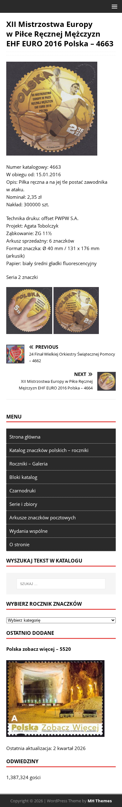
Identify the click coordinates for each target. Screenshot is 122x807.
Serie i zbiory (23, 504)
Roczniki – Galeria (28, 463)
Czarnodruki (22, 490)
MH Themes (100, 801)
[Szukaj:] (61, 583)
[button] (113, 6)
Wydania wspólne (28, 531)
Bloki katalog (23, 477)
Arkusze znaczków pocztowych (42, 517)
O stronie (19, 544)
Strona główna (24, 437)
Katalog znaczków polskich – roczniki (49, 450)
